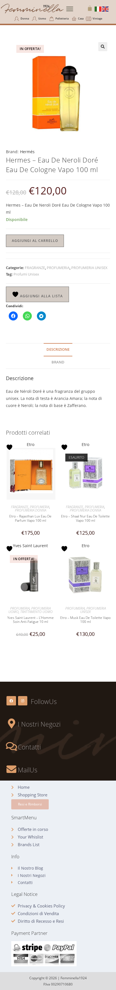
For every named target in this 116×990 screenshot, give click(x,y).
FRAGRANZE (35, 267)
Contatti (29, 746)
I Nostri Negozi (39, 724)
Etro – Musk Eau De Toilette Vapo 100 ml (85, 620)
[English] (105, 8)
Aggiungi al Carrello (35, 240)
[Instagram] (23, 701)
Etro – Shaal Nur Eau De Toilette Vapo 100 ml (85, 518)
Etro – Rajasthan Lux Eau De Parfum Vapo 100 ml (30, 518)
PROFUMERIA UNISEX (89, 267)
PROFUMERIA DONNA (30, 510)
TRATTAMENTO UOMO (36, 611)
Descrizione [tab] (58, 349)
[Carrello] (90, 8)
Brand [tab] (58, 362)
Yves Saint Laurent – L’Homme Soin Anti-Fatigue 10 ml (30, 620)
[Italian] (98, 8)
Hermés (27, 151)
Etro (30, 444)
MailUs (27, 769)
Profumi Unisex (26, 274)
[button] (69, 8)
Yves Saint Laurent (30, 545)
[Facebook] (11, 701)
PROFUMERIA (58, 267)
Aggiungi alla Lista (41, 296)
